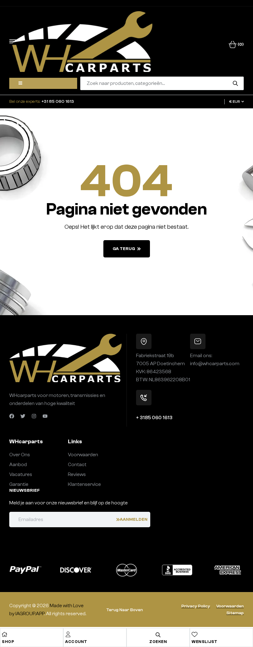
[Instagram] (33, 416)
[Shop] (4, 634)
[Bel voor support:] (143, 397)
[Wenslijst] (194, 634)
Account (76, 641)
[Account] (68, 634)
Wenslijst (205, 641)
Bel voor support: (154, 410)
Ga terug (124, 248)
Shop (8, 641)
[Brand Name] (25, 570)
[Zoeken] (235, 83)
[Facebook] (11, 416)
